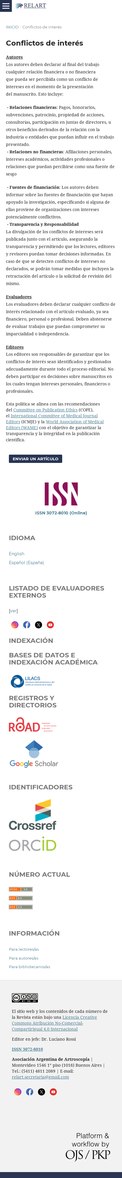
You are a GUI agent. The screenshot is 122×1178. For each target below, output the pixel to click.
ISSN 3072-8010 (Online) (61, 513)
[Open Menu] (6, 6)
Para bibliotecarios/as (29, 966)
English (16, 553)
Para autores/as (23, 958)
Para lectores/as (24, 949)
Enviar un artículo (35, 458)
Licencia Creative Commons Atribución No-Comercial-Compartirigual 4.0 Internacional (54, 1023)
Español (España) (26, 562)
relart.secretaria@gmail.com (40, 1077)
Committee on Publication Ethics (45, 410)
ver (13, 611)
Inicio (12, 27)
